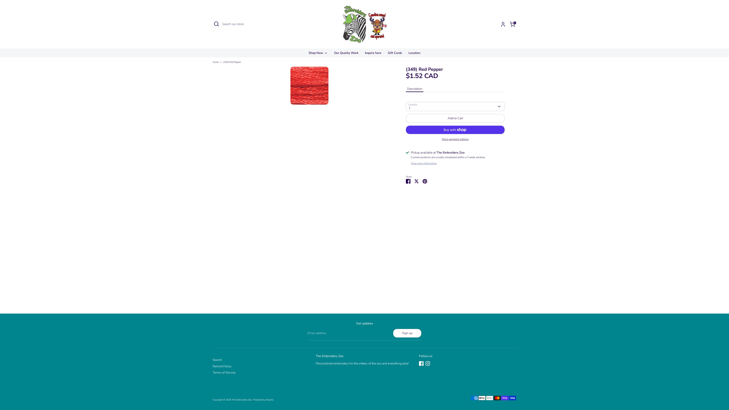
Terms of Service (224, 373)
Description (414, 89)
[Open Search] (216, 24)
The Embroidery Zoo (242, 399)
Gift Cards (395, 53)
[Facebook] (421, 363)
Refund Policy (222, 366)
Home (216, 62)
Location (414, 53)
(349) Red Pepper (232, 62)
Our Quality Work (346, 53)
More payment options (455, 139)
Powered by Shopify (263, 399)
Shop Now (316, 53)
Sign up (407, 333)
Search (217, 360)
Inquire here (373, 53)
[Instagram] (427, 363)
